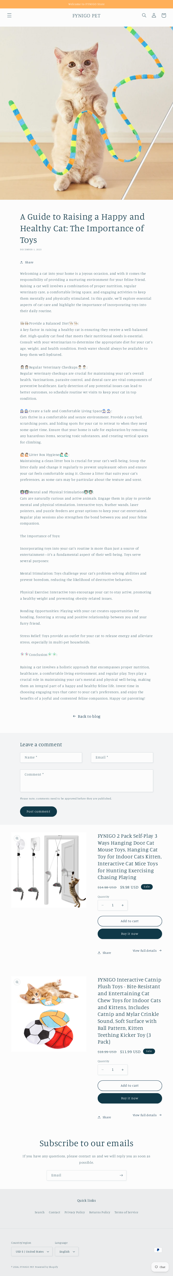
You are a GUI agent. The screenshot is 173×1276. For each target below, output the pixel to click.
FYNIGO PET (27, 1266)
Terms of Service (126, 1212)
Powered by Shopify (46, 1266)
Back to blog (89, 716)
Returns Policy (99, 1212)
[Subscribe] (121, 1175)
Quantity (103, 896)
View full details (145, 950)
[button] (9, 15)
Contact (54, 1212)
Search (40, 1212)
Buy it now (130, 934)
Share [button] (29, 262)
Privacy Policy (75, 1212)
